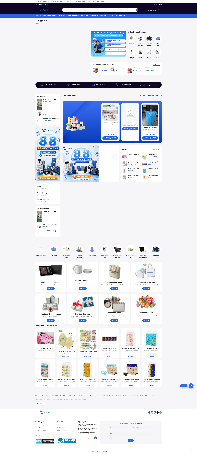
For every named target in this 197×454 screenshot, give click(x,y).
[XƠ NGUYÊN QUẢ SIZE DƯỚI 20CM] (39, 104)
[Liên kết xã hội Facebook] (149, 412)
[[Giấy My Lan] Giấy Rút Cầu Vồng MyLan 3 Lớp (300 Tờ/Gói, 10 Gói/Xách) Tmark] (144, 170)
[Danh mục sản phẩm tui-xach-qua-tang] (41, 251)
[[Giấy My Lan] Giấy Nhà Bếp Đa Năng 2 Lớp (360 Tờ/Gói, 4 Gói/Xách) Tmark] (124, 170)
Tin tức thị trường (42, 193)
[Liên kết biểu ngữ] (108, 44)
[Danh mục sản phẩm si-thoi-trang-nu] (92, 251)
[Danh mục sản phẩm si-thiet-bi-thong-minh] (105, 252)
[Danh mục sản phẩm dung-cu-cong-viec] (140, 41)
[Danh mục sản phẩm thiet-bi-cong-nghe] (66, 252)
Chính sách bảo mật (62, 433)
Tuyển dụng (38, 427)
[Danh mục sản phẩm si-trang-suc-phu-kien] (79, 252)
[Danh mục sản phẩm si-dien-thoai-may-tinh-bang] (143, 252)
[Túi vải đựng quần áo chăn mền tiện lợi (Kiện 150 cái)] (129, 70)
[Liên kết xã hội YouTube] (152, 412)
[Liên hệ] (191, 385)
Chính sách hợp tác (40, 430)
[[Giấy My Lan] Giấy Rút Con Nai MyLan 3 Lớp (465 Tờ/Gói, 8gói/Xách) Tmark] (144, 177)
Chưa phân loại (40, 350)
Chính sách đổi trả (62, 427)
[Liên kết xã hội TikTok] (158, 412)
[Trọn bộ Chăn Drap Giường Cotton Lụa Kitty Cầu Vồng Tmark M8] (124, 156)
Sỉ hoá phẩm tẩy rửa (106, 350)
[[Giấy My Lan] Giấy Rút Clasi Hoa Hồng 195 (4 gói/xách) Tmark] (124, 177)
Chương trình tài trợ (40, 433)
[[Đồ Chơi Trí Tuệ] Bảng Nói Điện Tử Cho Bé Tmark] (124, 163)
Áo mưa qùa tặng (127, 124)
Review (39, 186)
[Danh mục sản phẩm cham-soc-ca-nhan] (131, 54)
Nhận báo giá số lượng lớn (110, 138)
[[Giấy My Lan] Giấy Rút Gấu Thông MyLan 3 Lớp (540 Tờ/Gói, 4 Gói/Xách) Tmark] (88, 369)
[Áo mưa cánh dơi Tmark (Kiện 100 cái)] (150, 115)
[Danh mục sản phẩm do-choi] (140, 53)
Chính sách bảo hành (62, 430)
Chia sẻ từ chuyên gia (43, 199)
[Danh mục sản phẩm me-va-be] (158, 53)
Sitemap (37, 435)
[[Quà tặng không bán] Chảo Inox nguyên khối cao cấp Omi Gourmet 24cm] (110, 113)
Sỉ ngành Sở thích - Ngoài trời (150, 129)
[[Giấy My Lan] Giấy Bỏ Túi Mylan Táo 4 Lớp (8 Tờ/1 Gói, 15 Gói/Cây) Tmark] (144, 163)
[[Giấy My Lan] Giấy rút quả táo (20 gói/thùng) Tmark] (130, 369)
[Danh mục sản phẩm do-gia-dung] (149, 54)
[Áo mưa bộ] (130, 113)
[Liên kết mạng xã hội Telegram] (160, 412)
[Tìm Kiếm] (136, 10)
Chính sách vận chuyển (63, 425)
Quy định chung (39, 425)
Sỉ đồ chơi (83, 353)
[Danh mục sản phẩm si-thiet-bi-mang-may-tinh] (117, 252)
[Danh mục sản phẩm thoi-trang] (158, 41)
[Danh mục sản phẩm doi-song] (131, 40)
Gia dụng (110, 124)
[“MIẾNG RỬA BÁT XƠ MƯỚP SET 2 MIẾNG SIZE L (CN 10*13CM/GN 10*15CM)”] (144, 157)
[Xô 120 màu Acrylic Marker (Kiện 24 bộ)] (39, 113)
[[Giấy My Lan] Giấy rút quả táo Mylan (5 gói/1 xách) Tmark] (151, 369)
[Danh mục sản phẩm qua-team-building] (149, 41)
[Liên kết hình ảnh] (45, 412)
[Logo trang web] (43, 9)
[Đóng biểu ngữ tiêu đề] (195, 1)
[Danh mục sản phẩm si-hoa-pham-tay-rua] (130, 252)
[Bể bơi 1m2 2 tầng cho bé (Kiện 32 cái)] (146, 69)
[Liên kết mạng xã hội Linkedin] (155, 412)
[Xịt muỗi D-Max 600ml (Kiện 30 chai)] (39, 120)
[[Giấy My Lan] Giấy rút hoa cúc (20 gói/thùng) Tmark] (109, 369)
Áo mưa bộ (130, 122)
